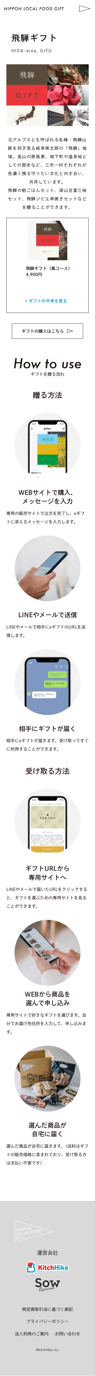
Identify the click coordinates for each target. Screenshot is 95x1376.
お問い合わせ (67, 1334)
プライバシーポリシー (47, 1321)
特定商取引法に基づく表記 (47, 1309)
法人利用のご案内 (32, 1334)
